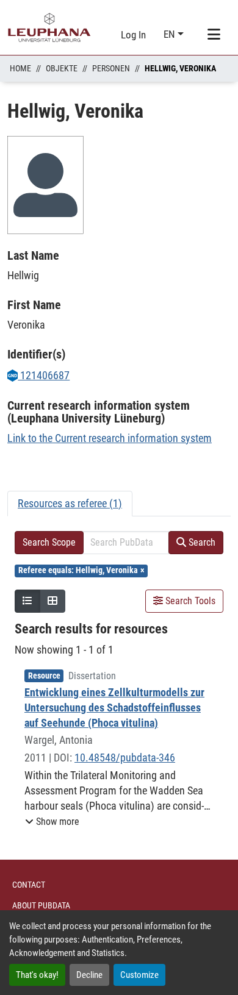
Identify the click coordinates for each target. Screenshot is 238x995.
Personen (111, 68)
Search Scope (49, 542)
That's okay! (37, 974)
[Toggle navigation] (214, 34)
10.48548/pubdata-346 (124, 757)
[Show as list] (27, 601)
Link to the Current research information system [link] (109, 438)
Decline (89, 974)
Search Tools (189, 601)
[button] (52, 822)
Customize (139, 974)
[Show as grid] (52, 601)
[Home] (49, 27)
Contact (28, 885)
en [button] (171, 34)
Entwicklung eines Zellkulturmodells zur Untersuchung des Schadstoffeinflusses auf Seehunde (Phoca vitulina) (114, 707)
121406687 (44, 375)
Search (200, 542)
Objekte (62, 68)
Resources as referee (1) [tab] (70, 503)
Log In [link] (133, 35)
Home (20, 68)
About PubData (41, 905)
